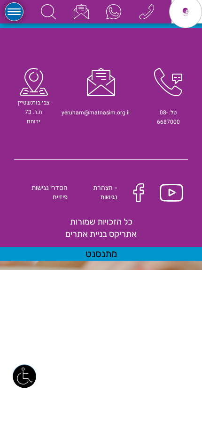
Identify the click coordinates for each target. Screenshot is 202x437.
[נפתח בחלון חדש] (113, 11)
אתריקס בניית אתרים (101, 234)
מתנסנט (101, 253)
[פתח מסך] (24, 376)
